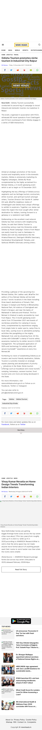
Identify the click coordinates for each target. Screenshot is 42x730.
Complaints (31, 722)
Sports (25, 50)
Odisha (11, 399)
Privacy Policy (19, 720)
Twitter (22, 424)
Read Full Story (21, 569)
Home (3, 50)
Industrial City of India (10, 403)
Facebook (5, 424)
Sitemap (9, 722)
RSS (14, 722)
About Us (9, 720)
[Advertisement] (21, 21)
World (17, 50)
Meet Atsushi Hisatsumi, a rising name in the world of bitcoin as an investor (1, 366)
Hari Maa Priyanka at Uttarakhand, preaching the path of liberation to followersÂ (40, 366)
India (10, 50)
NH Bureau (5, 65)
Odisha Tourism (21, 399)
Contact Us (21, 722)
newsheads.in (26, 727)
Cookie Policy (31, 720)
